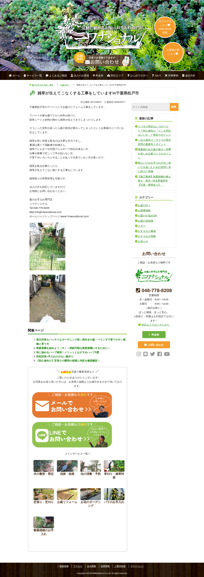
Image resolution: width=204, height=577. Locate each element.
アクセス (77, 566)
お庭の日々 (144, 205)
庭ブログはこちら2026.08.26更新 (165, 26)
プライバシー (137, 566)
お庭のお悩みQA (147, 215)
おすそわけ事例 (147, 231)
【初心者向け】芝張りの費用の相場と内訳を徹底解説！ (68, 360)
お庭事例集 (144, 210)
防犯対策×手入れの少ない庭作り (54, 356)
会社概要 (91, 566)
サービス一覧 (34, 75)
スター (142, 226)
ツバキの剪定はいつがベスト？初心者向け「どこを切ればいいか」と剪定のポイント (154, 130)
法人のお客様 (81, 75)
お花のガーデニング (90, 498)
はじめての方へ (139, 75)
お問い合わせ (156, 345)
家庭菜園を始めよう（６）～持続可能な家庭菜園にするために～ (73, 348)
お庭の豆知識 (145, 221)
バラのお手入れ (114, 498)
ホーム (16, 75)
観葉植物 (64, 566)
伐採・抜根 (67, 470)
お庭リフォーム (67, 498)
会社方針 (190, 75)
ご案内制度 (120, 566)
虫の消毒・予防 (90, 470)
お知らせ (143, 241)
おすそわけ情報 (147, 236)
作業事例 (173, 75)
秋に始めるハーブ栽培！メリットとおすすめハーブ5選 (67, 352)
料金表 (99, 75)
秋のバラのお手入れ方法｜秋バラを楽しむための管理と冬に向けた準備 (154, 167)
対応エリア (117, 75)
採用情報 (105, 566)
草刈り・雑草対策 (114, 470)
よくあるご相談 (58, 75)
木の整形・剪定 (43, 470)
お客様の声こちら (173, 51)
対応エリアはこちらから (156, 324)
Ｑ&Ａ (158, 75)
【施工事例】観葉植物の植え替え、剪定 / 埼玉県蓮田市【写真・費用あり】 (154, 181)
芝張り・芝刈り (43, 498)
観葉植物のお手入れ (43, 527)
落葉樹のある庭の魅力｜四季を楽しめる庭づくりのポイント (154, 153)
